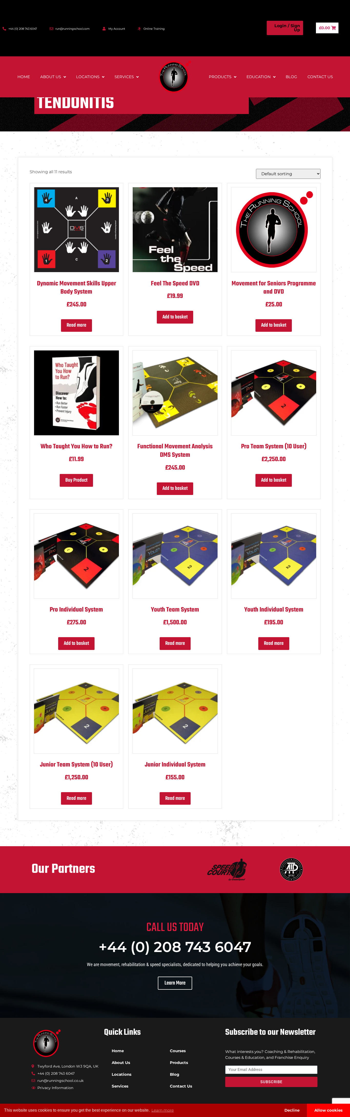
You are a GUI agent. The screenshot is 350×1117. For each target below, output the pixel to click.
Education (258, 76)
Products (220, 76)
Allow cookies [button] (328, 1110)
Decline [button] (292, 1110)
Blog (291, 76)
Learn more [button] (162, 1110)
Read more (76, 325)
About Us (50, 76)
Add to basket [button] (175, 317)
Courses (178, 1050)
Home (23, 76)
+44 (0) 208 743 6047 (175, 947)
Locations (87, 76)
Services (124, 76)
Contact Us (320, 76)
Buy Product (76, 480)
